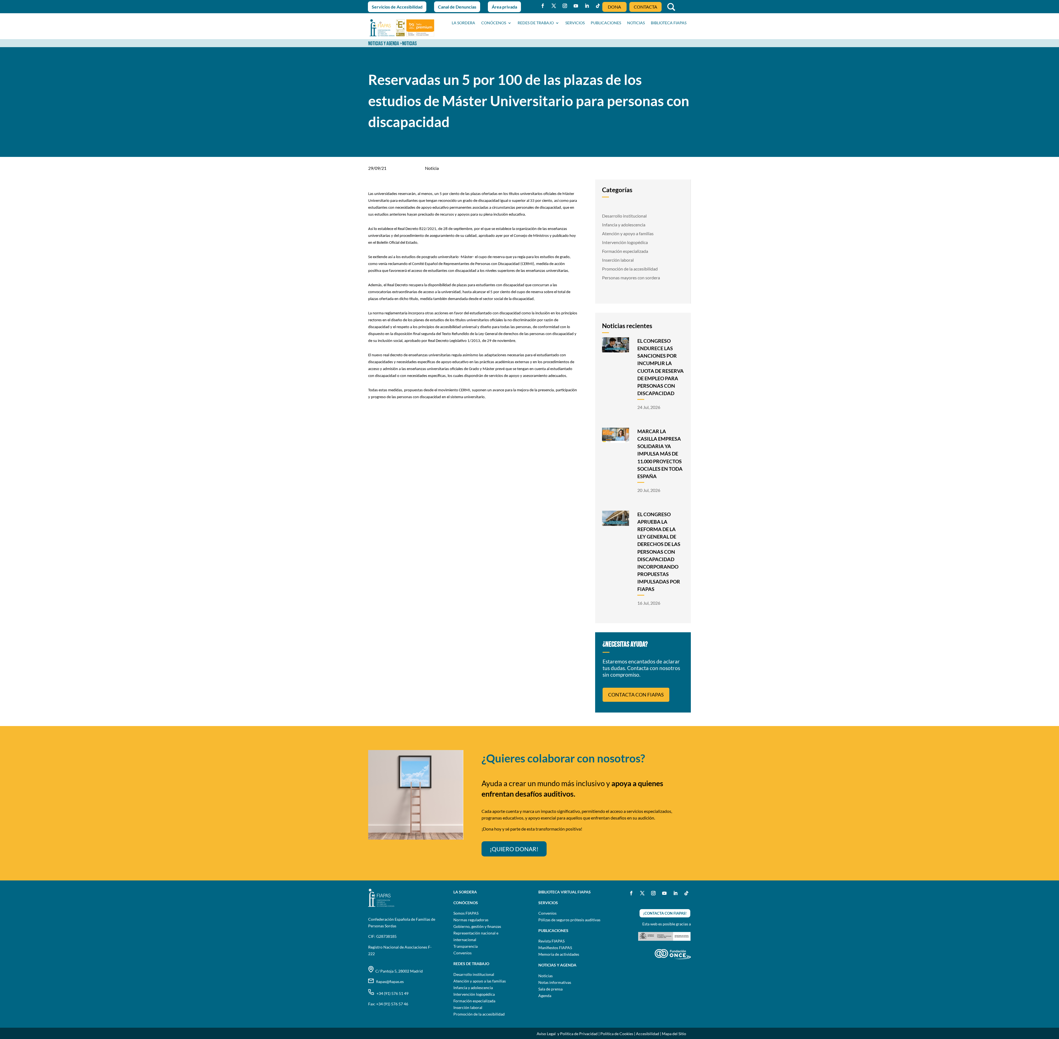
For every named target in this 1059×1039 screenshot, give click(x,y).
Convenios (462, 952)
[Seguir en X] (553, 5)
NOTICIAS (636, 23)
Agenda (544, 995)
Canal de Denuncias (457, 6)
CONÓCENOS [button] (493, 23)
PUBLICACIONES (606, 23)
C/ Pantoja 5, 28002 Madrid (398, 971)
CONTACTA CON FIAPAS (636, 695)
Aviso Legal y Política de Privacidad (567, 1033)
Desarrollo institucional (624, 215)
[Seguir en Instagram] (564, 5)
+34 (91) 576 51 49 (391, 993)
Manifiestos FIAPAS (555, 947)
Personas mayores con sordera (631, 277)
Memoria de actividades (558, 954)
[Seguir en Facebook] (542, 5)
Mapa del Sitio (674, 1033)
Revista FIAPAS (551, 941)
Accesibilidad (647, 1033)
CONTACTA (645, 6)
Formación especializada (625, 251)
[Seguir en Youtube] (575, 5)
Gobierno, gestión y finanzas (477, 926)
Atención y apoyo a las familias (479, 981)
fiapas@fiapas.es (389, 981)
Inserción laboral (618, 260)
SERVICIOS (575, 23)
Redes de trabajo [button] (536, 23)
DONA (614, 6)
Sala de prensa (550, 989)
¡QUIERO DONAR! (514, 848)
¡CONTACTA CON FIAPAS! (665, 913)
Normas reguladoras (470, 919)
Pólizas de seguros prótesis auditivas (569, 919)
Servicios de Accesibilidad (397, 6)
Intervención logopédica (625, 242)
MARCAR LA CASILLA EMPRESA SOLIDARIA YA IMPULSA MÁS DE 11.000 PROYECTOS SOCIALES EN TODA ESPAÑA (660, 453)
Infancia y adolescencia (623, 224)
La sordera (463, 23)
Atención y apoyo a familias (628, 233)
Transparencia (465, 946)
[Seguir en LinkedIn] (586, 5)
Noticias (545, 975)
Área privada (504, 6)
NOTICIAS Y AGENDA (383, 44)
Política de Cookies (616, 1033)
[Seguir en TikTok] (597, 5)
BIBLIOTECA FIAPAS (668, 23)
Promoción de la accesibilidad (630, 268)
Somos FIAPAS (465, 913)
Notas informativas (554, 982)
